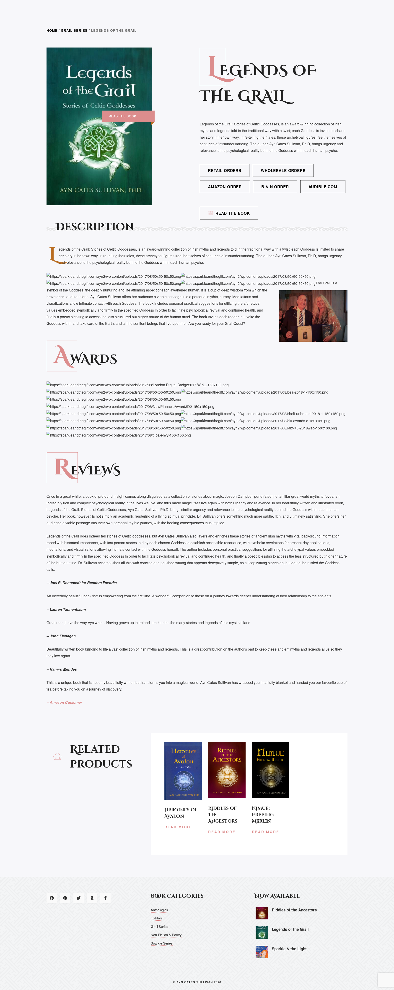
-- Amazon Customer (64, 702)
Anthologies (159, 909)
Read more (178, 826)
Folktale (156, 918)
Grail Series (74, 30)
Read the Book (232, 213)
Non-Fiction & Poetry (166, 934)
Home (52, 30)
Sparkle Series (162, 943)
